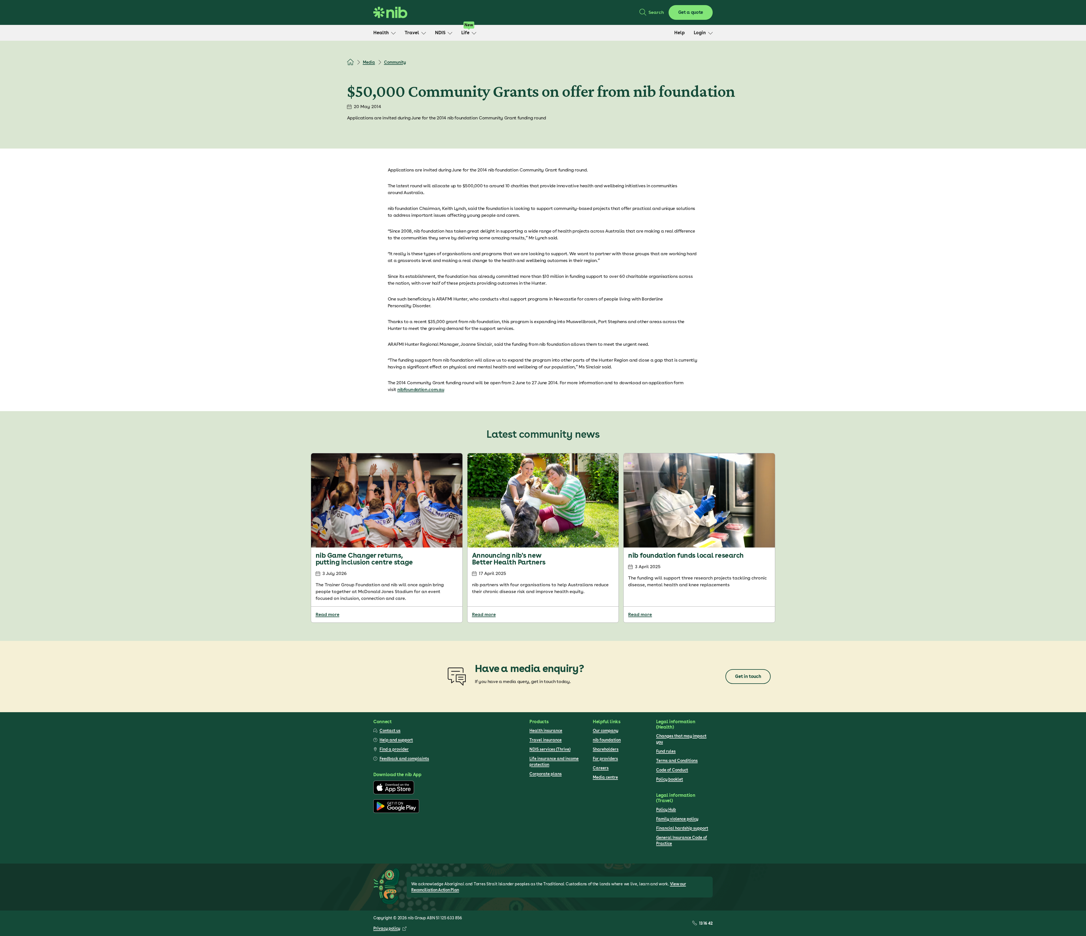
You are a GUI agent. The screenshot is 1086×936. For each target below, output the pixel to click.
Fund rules (666, 751)
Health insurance (545, 730)
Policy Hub (666, 809)
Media (369, 62)
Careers (601, 768)
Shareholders (606, 749)
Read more (327, 614)
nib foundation (607, 740)
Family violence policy (677, 819)
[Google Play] (396, 811)
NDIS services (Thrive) (549, 749)
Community (395, 62)
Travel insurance (545, 740)
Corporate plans (545, 774)
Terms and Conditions (677, 760)
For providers (605, 758)
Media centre (605, 777)
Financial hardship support (682, 828)
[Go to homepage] (390, 12)
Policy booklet (669, 779)
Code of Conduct (672, 770)
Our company (605, 730)
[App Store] (393, 793)
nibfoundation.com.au (420, 389)
